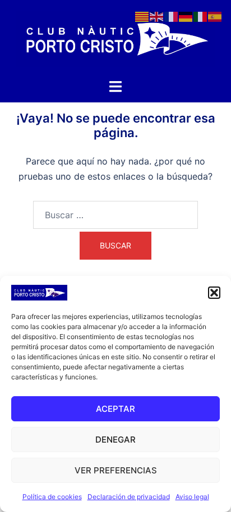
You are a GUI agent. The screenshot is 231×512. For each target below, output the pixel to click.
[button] (214, 292)
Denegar (115, 439)
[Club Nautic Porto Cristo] (115, 38)
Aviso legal (192, 496)
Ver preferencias (116, 470)
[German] (186, 15)
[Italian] (200, 15)
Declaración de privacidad (128, 496)
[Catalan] (142, 15)
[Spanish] (215, 15)
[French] (171, 15)
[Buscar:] (115, 215)
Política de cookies (52, 496)
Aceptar (115, 408)
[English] (157, 15)
